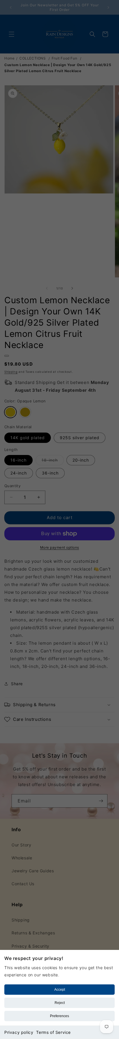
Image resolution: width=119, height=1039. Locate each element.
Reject (60, 1003)
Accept (59, 990)
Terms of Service (53, 1032)
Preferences (59, 1016)
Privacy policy (18, 1032)
